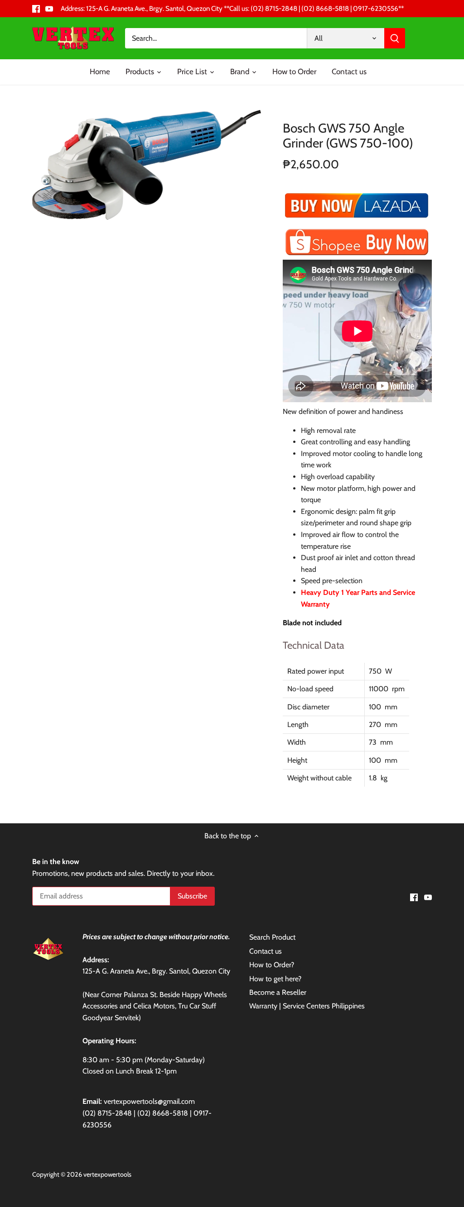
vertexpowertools (107, 1174)
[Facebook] (36, 9)
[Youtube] (49, 9)
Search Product (272, 937)
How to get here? (275, 978)
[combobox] (216, 38)
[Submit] (394, 38)
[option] (146, 165)
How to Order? (271, 964)
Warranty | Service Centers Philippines (307, 1006)
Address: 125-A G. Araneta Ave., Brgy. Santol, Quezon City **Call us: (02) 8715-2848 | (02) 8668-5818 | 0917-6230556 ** (232, 8)
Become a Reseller (277, 992)
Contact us (265, 951)
